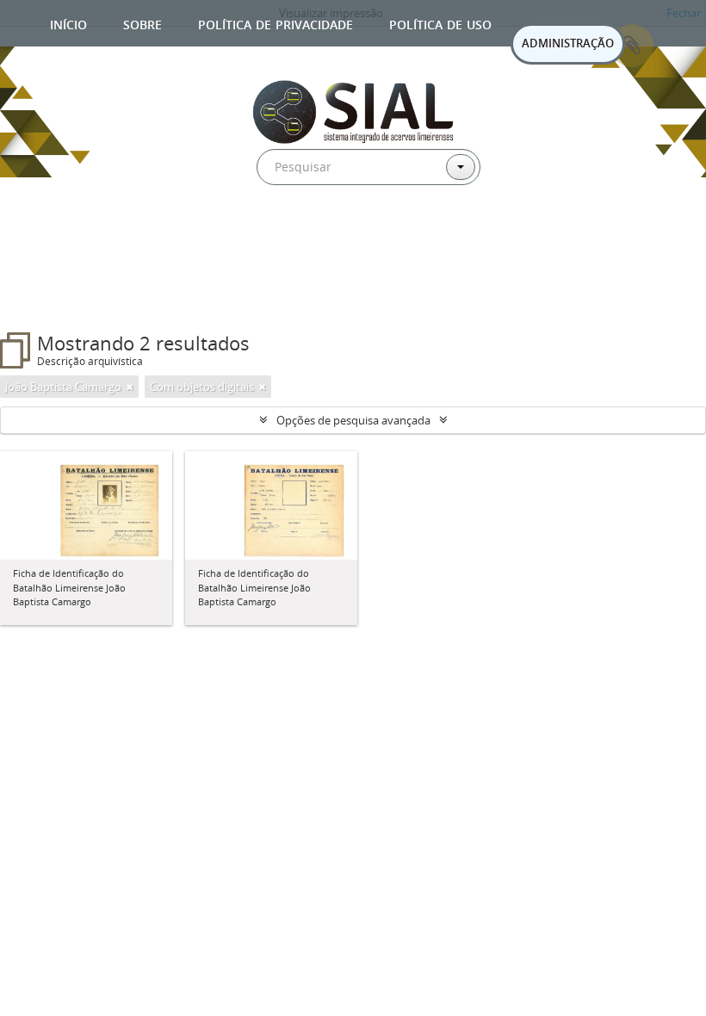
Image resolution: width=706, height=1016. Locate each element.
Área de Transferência (631, 45)
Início (68, 22)
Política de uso (440, 22)
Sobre (142, 22)
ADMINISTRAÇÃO (568, 43)
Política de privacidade (275, 22)
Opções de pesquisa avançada (353, 420)
